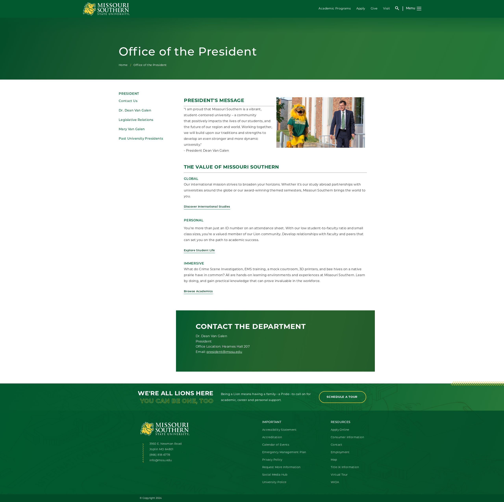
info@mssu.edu (160, 460)
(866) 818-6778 (159, 455)
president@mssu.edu (224, 352)
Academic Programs (335, 8)
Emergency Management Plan (284, 452)
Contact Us (128, 101)
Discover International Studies (207, 206)
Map (334, 459)
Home (123, 65)
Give (374, 8)
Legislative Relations (136, 120)
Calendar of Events (275, 445)
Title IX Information (345, 467)
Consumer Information (347, 437)
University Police (274, 482)
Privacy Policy (272, 459)
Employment (340, 452)
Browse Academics (198, 291)
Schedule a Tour (343, 397)
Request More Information (281, 467)
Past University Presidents (141, 138)
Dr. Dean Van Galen (135, 110)
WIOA (335, 482)
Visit (386, 8)
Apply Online (340, 430)
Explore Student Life (199, 250)
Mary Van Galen (132, 129)
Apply (360, 8)
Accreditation (272, 437)
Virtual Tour (339, 474)
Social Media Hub (274, 474)
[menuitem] (146, 101)
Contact (336, 445)
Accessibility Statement (279, 430)
